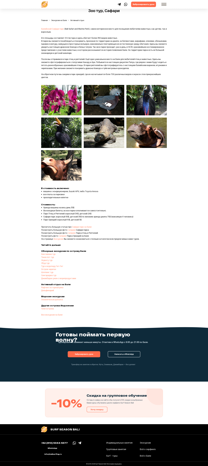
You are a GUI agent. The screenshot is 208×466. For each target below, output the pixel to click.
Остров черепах (48, 269)
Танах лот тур (47, 257)
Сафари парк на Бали (82, 227)
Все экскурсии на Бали (52, 314)
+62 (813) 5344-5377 (54, 442)
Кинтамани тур (48, 254)
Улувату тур (46, 260)
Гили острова (47, 308)
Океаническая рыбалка (52, 299)
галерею (72, 230)
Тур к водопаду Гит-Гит (52, 266)
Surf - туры (112, 455)
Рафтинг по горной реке (52, 287)
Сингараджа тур (48, 275)
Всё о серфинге (148, 449)
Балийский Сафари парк (52, 29)
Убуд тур (45, 263)
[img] (163, 4)
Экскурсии (58, 239)
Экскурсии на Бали (59, 20)
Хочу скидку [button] (97, 409)
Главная (44, 20)
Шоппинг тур (47, 272)
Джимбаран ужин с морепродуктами (58, 278)
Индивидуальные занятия (119, 442)
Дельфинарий (47, 290)
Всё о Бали (145, 455)
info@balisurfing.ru (53, 454)
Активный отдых (77, 20)
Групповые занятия (116, 449)
